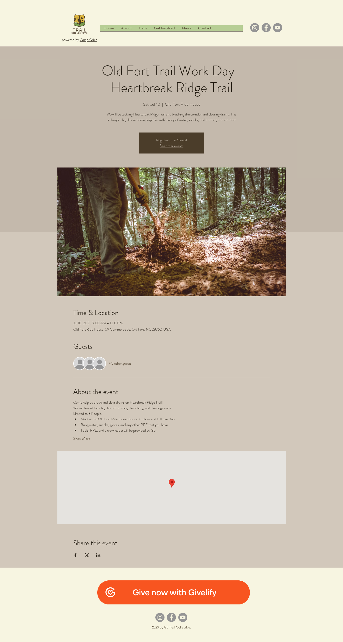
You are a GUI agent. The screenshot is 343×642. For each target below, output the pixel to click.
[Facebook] (266, 27)
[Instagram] (254, 27)
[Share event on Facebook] (75, 555)
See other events (171, 145)
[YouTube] (277, 27)
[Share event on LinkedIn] (98, 555)
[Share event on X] (87, 555)
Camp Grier (88, 40)
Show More (81, 438)
